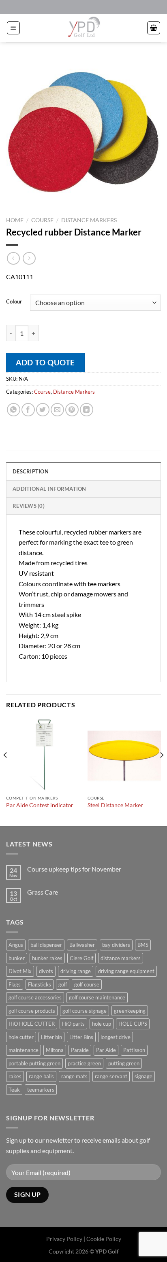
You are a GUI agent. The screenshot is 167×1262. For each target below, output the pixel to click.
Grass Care (42, 892)
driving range (75, 971)
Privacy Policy (64, 1238)
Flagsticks (39, 984)
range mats (74, 1076)
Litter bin (51, 1037)
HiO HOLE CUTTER (32, 1023)
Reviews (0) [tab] (29, 506)
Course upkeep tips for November (74, 869)
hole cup (101, 1023)
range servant (111, 1076)
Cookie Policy (103, 1238)
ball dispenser (46, 945)
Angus (16, 945)
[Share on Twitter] (42, 409)
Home (15, 220)
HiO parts (73, 1023)
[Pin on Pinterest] (72, 409)
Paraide (80, 1050)
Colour (14, 302)
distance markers (121, 958)
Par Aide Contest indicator (39, 805)
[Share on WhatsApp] (13, 409)
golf (62, 984)
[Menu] (13, 27)
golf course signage (84, 1010)
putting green (123, 1063)
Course (42, 220)
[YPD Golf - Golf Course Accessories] (83, 28)
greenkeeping (130, 1010)
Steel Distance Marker (115, 805)
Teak (14, 1089)
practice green (84, 1063)
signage (143, 1076)
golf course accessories (35, 997)
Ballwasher (82, 945)
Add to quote (45, 362)
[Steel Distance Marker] (124, 754)
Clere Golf (81, 958)
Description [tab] (31, 471)
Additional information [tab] (49, 489)
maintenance (24, 1050)
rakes (15, 1076)
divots (46, 971)
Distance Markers (89, 220)
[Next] (161, 771)
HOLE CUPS (132, 1023)
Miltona (55, 1050)
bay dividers (116, 945)
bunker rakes (47, 958)
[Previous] (6, 771)
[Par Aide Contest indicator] (42, 754)
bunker (17, 958)
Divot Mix (20, 971)
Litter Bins (81, 1037)
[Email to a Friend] (57, 409)
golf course (86, 984)
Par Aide (106, 1050)
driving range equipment (126, 971)
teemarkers (40, 1089)
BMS (142, 945)
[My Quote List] (153, 27)
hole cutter (21, 1037)
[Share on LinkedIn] (86, 409)
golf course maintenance (97, 997)
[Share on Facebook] (28, 409)
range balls (41, 1076)
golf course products (32, 1010)
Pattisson (134, 1050)
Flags (15, 984)
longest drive (116, 1037)
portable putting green (34, 1063)
